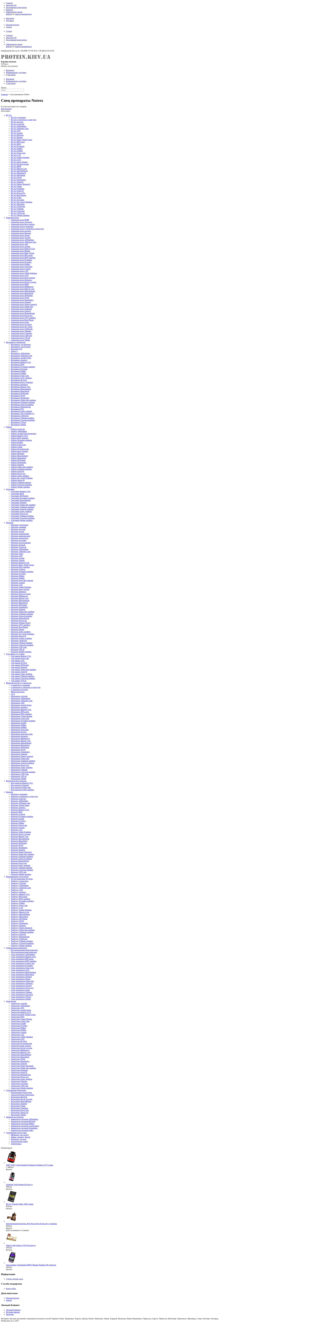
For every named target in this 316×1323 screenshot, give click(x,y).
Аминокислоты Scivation (21, 324)
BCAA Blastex (17, 137)
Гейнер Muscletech (18, 458)
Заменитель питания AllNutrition (24, 1119)
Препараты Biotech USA (21, 710)
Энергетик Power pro (20, 1077)
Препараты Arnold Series (21, 705)
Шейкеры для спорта (20, 1135)
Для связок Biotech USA (21, 656)
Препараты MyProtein (20, 747)
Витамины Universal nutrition (23, 420)
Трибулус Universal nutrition (22, 943)
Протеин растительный (21, 543)
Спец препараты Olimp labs (22, 981)
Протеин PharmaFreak (20, 618)
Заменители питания (14, 1117)
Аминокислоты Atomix (20, 247)
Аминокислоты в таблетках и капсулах (27, 229)
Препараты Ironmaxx (19, 736)
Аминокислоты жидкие (21, 231)
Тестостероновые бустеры (22, 879)
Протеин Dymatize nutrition (22, 572)
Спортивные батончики (16, 1090)
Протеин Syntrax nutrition (21, 638)
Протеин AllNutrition (19, 549)
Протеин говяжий (18, 527)
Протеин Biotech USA (20, 563)
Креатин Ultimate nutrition (21, 868)
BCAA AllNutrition (18, 126)
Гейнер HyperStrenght (20, 449)
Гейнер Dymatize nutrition (21, 440)
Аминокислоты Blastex (20, 251)
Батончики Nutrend (19, 1104)
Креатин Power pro (19, 863)
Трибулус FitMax (18, 903)
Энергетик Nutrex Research (22, 1066)
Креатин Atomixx (18, 808)
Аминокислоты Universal (21, 333)
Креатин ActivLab (18, 799)
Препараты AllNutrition (20, 698)
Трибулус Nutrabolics (19, 923)
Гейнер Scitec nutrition (20, 476)
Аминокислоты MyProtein (22, 295)
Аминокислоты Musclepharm (23, 291)
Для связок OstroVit (19, 672)
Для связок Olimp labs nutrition (23, 669)
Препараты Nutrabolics (20, 752)
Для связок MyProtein (20, 665)
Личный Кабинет (13, 1310)
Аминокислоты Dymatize (21, 260)
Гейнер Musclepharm (19, 456)
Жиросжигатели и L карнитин (18, 683)
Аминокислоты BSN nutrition (23, 258)
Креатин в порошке (19, 794)
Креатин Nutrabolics (19, 848)
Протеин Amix (17, 554)
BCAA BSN (16, 144)
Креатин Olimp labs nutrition (22, 854)
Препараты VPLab (18, 776)
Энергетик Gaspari (18, 1032)
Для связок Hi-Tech (19, 663)
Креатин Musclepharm (20, 839)
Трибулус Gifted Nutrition (21, 910)
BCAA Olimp (16, 186)
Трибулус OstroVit (18, 934)
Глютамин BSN (17, 494)
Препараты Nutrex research (22, 756)
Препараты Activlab (19, 696)
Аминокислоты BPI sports (22, 255)
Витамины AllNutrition (20, 353)
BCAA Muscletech (18, 173)
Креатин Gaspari (18, 828)
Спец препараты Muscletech (22, 974)
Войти (8, 14)
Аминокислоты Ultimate (21, 331)
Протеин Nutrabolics (19, 607)
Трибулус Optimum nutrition (22, 932)
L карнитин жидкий (19, 690)
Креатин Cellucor (18, 814)
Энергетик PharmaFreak (21, 1075)
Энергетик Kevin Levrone (21, 1048)
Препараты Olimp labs (20, 759)
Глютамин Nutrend (18, 503)
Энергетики (11, 1001)
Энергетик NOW (18, 1059)
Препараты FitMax (18, 725)
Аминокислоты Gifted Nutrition (24, 273)
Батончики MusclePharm (21, 1101)
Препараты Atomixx (19, 707)
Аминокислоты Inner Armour (23, 278)
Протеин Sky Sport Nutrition (22, 634)
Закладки (10, 1314)
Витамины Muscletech (20, 391)
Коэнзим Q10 (16, 349)
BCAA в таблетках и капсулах (23, 120)
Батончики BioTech (19, 1097)
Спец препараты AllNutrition (23, 954)
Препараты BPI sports (20, 712)
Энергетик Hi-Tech (19, 1041)
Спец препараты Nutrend (21, 977)
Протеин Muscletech (19, 603)
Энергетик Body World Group (23, 1015)
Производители (12, 25)
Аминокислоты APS (19, 244)
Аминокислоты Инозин (21, 233)
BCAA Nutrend (17, 182)
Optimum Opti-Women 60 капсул (19, 1184)
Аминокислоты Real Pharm (22, 320)
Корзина (9, 10)
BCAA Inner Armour (19, 162)
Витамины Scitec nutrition (21, 411)
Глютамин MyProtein (19, 496)
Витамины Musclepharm (21, 389)
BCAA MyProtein (18, 175)
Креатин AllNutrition (19, 801)
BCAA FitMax (17, 149)
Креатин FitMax (17, 823)
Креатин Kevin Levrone (20, 834)
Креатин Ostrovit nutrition (21, 859)
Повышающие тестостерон (17, 877)
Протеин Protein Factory (21, 623)
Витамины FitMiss (18, 373)
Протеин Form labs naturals (22, 580)
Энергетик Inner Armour (21, 1046)
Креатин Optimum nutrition (22, 856)
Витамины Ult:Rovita (20, 416)
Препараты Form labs (20, 730)
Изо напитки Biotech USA (22, 783)
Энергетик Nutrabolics (20, 1061)
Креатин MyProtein (19, 843)
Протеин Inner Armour (20, 589)
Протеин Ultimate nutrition (21, 643)
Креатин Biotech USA (20, 810)
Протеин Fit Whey (18, 574)
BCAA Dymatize (17, 146)
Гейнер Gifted (16, 447)
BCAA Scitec (16, 198)
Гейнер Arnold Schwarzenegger (23, 434)
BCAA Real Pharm (18, 195)
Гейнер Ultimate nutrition (21, 482)
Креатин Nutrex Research (21, 852)
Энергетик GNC (18, 1039)
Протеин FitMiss (18, 578)
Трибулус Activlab (18, 883)
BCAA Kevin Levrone (20, 164)
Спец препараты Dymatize (22, 966)
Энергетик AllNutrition (20, 1006)
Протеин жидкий (18, 529)
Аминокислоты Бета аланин (23, 224)
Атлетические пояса (19, 1141)
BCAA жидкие (17, 122)
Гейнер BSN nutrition (19, 438)
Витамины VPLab (18, 422)
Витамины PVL (17, 409)
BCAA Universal (17, 211)
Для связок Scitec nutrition (21, 674)
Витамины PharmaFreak (21, 407)
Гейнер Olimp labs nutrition (22, 467)
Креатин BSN (16, 812)
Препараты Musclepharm (21, 743)
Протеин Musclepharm (20, 600)
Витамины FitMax (18, 371)
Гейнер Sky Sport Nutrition (22, 478)
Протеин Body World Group (22, 565)
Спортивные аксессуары (16, 1133)
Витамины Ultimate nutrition (22, 418)
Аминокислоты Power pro (22, 316)
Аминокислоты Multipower (22, 287)
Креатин (9, 792)
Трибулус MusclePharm (20, 914)
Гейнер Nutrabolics (18, 462)
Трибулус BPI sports (19, 897)
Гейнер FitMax (17, 442)
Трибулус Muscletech (19, 917)
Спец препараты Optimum (22, 983)
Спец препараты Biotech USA (23, 957)
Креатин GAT (16, 830)
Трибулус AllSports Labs (21, 888)
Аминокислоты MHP (20, 284)
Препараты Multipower (20, 739)
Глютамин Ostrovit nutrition (22, 509)
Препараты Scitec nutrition (21, 767)
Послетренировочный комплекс (24, 950)
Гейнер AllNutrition (19, 431)
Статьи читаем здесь (14, 1279)
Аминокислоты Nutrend (21, 302)
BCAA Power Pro (18, 193)
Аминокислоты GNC (20, 275)
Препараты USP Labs (20, 774)
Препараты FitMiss (19, 727)
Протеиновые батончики (21, 1092)
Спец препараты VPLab (21, 997)
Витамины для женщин (21, 344)
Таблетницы (16, 1144)
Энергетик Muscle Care (20, 1052)
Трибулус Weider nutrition (21, 946)
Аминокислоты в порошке (22, 226)
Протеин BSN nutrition (20, 567)
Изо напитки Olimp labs (21, 787)
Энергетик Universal (19, 1084)
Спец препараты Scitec (20, 990)
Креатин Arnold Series (20, 805)
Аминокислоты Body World (22, 253)
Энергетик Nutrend (19, 1064)
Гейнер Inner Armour (19, 451)
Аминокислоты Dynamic (21, 262)
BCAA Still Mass (18, 204)
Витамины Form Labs (20, 376)
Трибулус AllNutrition (20, 885)
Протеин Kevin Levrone (21, 594)
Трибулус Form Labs (19, 905)
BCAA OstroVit (17, 191)
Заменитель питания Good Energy (25, 1126)
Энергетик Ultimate (19, 1081)
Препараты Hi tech (18, 732)
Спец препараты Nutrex (21, 979)
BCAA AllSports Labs (20, 129)
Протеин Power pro (19, 621)
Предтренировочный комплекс (24, 952)
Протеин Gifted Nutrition (21, 587)
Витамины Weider (18, 425)
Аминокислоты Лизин (20, 235)
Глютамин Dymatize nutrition (23, 498)
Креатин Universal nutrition (22, 870)
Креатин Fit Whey (18, 821)
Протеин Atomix (18, 560)
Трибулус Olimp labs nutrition (23, 930)
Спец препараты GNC (20, 970)
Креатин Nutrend (18, 850)
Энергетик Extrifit (18, 1023)
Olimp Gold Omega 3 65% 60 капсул (21, 1245)
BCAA (9, 115)
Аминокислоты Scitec (20, 322)
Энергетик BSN (17, 1017)
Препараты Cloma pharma (21, 716)
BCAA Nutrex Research (20, 184)
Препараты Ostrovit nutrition (22, 763)
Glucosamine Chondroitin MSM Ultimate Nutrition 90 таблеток (31, 1265)
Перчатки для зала (18, 1139)
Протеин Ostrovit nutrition (21, 616)
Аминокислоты (12, 218)
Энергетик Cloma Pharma (21, 1019)
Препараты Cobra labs (20, 718)
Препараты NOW (18, 750)
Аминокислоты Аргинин (21, 222)
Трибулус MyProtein (19, 919)
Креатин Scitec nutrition (20, 865)
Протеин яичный (18, 545)
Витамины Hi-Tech (19, 380)
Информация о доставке (16, 72)
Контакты (10, 18)
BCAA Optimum (17, 189)
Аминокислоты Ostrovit (21, 311)
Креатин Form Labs (19, 825)
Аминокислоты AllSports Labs (23, 242)
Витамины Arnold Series (21, 358)
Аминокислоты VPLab (20, 338)
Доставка (10, 21)
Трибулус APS (17, 890)
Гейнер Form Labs (18, 445)
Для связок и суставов (15, 654)
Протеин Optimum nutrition (22, 614)
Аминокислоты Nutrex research (24, 304)
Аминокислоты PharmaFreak (23, 313)
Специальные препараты (16, 948)
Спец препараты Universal (22, 995)
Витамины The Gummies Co (22, 413)
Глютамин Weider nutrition (22, 520)
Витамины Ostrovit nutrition (22, 405)
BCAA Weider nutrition (20, 215)
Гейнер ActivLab (18, 429)
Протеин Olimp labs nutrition (22, 612)
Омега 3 (14, 351)
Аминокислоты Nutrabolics (22, 300)
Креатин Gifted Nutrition (21, 832)
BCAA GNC (16, 160)
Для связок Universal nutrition (23, 678)
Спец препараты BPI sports (22, 959)
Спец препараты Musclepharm (23, 972)
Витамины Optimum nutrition (23, 402)
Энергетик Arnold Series (21, 1010)
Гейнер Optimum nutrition (21, 469)
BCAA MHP (16, 166)
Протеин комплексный (20, 536)
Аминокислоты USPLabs (21, 336)
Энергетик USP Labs (19, 1086)
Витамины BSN (17, 364)
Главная (9, 3)
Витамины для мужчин (20, 347)
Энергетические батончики (22, 1095)
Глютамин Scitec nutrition (21, 511)
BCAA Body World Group (21, 140)
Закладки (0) (11, 5)
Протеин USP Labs (19, 647)
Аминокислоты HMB (20, 220)
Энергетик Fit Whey (19, 1026)
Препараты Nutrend (19, 754)
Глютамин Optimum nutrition (22, 507)
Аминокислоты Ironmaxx (21, 280)
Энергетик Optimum (19, 1070)
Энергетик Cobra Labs (20, 1021)
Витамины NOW (18, 396)
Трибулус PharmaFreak (20, 937)
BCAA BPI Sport (18, 142)
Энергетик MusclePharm (21, 1055)
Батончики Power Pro (20, 1110)
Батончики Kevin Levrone (21, 1099)
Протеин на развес (19, 540)
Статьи (9, 31)
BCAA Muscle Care (19, 169)
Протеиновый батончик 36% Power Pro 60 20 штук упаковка (31, 1224)
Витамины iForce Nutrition (22, 382)
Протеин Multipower (19, 596)
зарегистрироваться (23, 14)
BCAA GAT (16, 155)
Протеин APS (16, 556)
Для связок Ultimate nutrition (22, 676)
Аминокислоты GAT (19, 271)
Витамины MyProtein (20, 393)
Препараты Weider (18, 779)
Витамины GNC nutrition (21, 378)
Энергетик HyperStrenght (21, 1043)
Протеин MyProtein (19, 605)
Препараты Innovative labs (22, 734)
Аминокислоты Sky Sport (21, 327)
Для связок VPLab (18, 681)
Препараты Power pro (20, 765)
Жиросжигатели (18, 692)
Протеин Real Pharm (19, 627)
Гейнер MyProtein (18, 460)
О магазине (11, 75)
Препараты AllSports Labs (21, 701)
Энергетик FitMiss (18, 1030)
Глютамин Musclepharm (21, 500)
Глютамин (10, 489)
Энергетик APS (17, 1008)
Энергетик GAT (17, 1035)
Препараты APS (17, 703)
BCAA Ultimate (17, 209)
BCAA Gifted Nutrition (20, 157)
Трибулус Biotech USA (20, 894)
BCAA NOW (16, 177)
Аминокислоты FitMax (20, 264)
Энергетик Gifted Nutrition (22, 1037)
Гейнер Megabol (17, 454)
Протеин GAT (17, 585)
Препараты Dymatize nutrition (23, 721)
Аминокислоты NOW (20, 298)
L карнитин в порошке (20, 685)
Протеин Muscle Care (20, 598)
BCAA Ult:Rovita (18, 206)
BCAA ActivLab (17, 124)
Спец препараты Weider (21, 999)
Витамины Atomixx (19, 360)
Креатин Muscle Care (19, 836)
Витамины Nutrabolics (20, 398)
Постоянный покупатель (16, 7)
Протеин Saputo (17, 629)
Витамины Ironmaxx (19, 385)
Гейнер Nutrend (17, 465)
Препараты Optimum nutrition (23, 761)
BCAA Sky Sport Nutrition (21, 202)
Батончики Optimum (19, 1108)
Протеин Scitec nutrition (20, 632)
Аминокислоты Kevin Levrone (23, 282)
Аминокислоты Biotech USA (23, 249)
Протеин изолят (17, 531)
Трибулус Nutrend (18, 926)
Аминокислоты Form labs (21, 267)
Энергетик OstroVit (19, 1072)
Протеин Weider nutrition (21, 652)
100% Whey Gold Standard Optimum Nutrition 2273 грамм (29, 1165)
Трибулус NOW (17, 921)
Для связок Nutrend (19, 667)
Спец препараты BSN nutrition (23, 961)
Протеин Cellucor (18, 569)
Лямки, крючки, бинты (20, 1137)
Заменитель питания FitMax (22, 1124)
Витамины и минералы (16, 342)
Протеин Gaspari (18, 583)
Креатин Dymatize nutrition (22, 816)
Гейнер (9, 427)
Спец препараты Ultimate (21, 992)
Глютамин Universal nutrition (23, 518)
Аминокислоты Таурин (21, 238)
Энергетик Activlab (19, 1003)
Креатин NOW (17, 845)
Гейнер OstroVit (17, 471)
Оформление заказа (14, 12)
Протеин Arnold (17, 558)
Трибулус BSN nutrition (20, 899)
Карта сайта (11, 1289)
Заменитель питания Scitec (22, 1130)
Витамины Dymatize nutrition (23, 367)
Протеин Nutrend (18, 609)
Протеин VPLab (17, 649)
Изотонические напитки (16, 781)
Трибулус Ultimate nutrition (22, 941)
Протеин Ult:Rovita (19, 641)
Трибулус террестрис (19, 881)
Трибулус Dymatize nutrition (22, 901)
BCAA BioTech (17, 135)
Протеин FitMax (17, 576)
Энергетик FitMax (18, 1028)
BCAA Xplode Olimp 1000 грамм (19, 1204)
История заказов (13, 1312)
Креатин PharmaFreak (20, 861)
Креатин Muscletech (19, 841)
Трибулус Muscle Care (20, 912)
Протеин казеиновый (20, 534)
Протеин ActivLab (18, 547)
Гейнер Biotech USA (19, 436)
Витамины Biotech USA (21, 362)
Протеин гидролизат (19, 525)
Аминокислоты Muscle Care (22, 289)
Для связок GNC (18, 661)
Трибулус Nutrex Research (21, 928)
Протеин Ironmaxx (18, 592)
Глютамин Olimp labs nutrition (23, 505)
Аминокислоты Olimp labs (22, 307)
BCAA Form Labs (18, 153)
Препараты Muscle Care (21, 741)
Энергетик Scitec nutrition (21, 1079)
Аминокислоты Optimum (21, 309)
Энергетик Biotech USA (21, 1012)
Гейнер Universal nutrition (21, 485)
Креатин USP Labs (18, 872)
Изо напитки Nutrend (20, 785)
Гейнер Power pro (18, 474)
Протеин (9, 523)
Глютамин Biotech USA (21, 491)
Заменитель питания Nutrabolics (24, 1128)
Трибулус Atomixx (18, 892)
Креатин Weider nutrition (21, 874)
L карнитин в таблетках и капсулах (25, 687)
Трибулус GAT (17, 908)
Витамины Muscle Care (20, 387)
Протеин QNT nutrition (20, 625)
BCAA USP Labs (18, 213)
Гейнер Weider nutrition (20, 487)
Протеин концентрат (19, 538)
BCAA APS (15, 131)
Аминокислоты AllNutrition (22, 240)
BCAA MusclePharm (19, 171)
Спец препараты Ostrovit (21, 986)
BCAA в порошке (18, 117)
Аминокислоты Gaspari (20, 269)
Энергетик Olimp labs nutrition (23, 1068)
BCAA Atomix (17, 133)
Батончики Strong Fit (19, 1113)
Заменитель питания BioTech (23, 1121)
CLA (13, 694)
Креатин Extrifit (17, 819)
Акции (9, 27)
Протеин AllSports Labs (20, 551)
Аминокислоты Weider (20, 340)
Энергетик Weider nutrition (22, 1088)
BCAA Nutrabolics (18, 180)
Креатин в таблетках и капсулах (24, 796)
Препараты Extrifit (18, 723)
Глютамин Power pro (19, 514)
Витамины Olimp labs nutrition (23, 400)
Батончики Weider (18, 1115)
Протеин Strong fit (18, 636)
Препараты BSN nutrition (21, 714)
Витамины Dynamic (19, 369)
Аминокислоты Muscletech (22, 293)
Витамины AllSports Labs (21, 356)
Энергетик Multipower (20, 1050)
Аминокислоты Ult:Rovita (22, 329)
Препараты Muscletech (20, 745)
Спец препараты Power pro (22, 988)
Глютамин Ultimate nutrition (22, 516)
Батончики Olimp (18, 1106)
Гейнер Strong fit (18, 480)
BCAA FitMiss (17, 151)
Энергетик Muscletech (20, 1057)
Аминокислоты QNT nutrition (23, 318)
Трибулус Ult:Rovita (19, 939)
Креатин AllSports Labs (20, 803)
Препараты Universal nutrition (23, 772)
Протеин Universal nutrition (22, 645)
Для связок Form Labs (20, 658)
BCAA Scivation (17, 200)
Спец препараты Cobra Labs (22, 963)
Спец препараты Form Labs (22, 968)
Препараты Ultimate (19, 770)
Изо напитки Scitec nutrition (22, 790)
